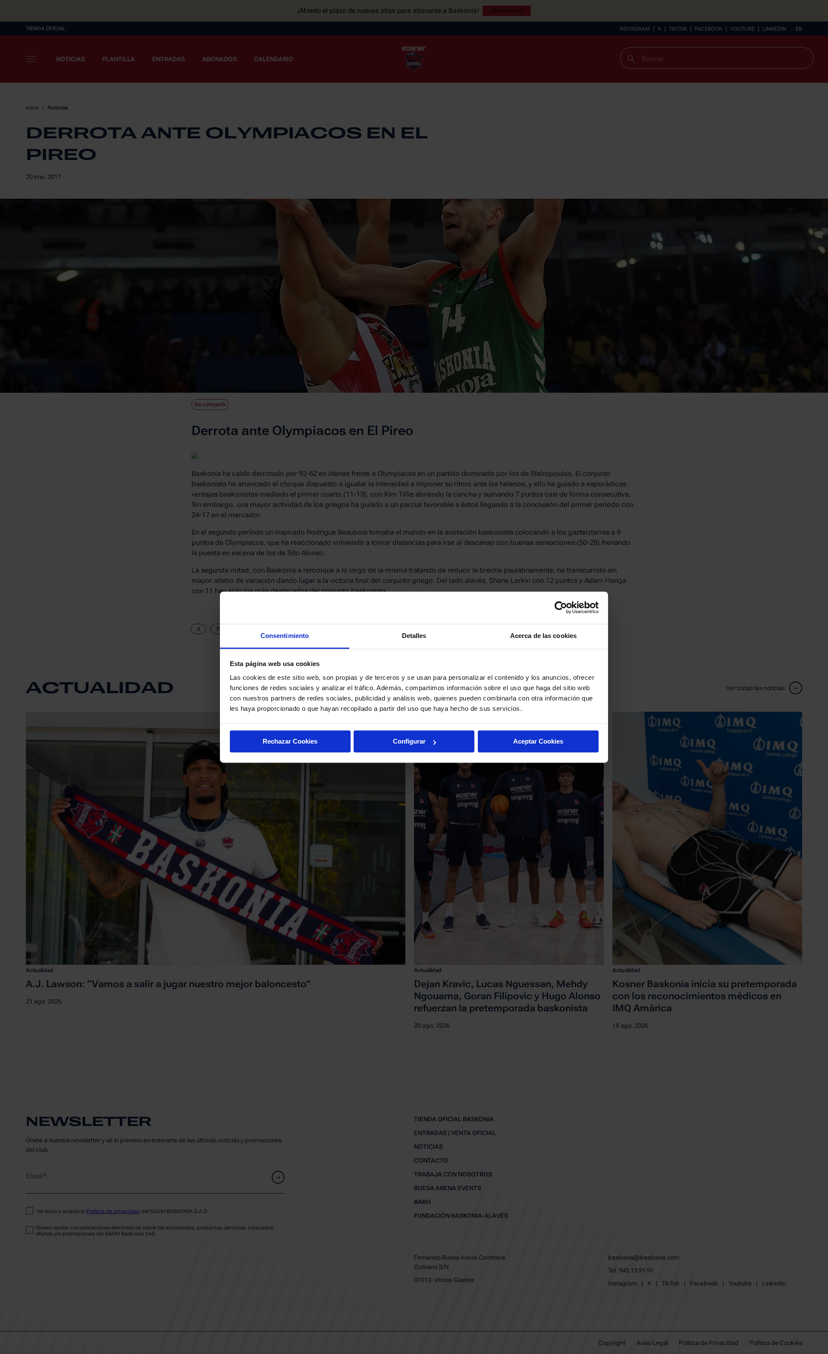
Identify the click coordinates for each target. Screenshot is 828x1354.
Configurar (409, 741)
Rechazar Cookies (290, 741)
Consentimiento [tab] (284, 635)
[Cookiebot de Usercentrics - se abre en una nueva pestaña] (561, 607)
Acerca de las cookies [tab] (543, 635)
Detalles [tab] (414, 635)
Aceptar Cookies (538, 741)
